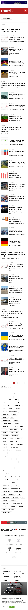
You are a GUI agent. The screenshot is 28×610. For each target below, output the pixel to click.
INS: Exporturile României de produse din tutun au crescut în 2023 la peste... (16, 279)
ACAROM (5, 506)
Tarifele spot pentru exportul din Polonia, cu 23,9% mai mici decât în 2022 (17, 360)
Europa (21, 456)
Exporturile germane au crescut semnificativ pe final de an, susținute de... (16, 199)
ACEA (15, 426)
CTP (19, 494)
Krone (10, 450)
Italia (10, 399)
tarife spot (15, 479)
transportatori (13, 500)
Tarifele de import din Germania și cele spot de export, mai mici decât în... (16, 267)
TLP (12, 417)
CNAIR (10, 408)
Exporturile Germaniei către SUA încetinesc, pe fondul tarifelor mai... (17, 51)
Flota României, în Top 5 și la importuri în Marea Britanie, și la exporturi (16, 95)
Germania (5, 396)
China (4, 453)
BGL (23, 497)
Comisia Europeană (7, 423)
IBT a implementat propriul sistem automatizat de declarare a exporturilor (16, 302)
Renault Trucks (6, 459)
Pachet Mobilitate (17, 405)
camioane (5, 402)
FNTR (22, 462)
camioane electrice (13, 411)
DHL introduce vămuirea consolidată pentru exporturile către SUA (17, 74)
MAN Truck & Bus (6, 491)
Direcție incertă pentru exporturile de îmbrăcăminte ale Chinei (17, 152)
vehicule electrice (6, 420)
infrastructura (5, 503)
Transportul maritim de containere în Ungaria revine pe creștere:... (16, 141)
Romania (21, 506)
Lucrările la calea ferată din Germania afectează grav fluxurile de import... (17, 165)
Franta (12, 402)
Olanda (4, 408)
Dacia (23, 453)
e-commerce (13, 456)
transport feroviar (13, 441)
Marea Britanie (20, 444)
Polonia (14, 414)
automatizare (5, 482)
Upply (11, 390)
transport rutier (6, 414)
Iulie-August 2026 (14, 584)
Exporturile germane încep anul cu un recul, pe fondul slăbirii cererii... (16, 63)
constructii (13, 506)
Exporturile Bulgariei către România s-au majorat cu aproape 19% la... (17, 119)
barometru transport (18, 491)
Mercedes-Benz (6, 426)
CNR (12, 444)
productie (5, 500)
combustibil (11, 509)
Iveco (4, 411)
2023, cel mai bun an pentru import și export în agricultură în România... (16, 372)
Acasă (4, 15)
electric (4, 438)
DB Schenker (14, 465)
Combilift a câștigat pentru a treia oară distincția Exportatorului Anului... (17, 210)
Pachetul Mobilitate (6, 462)
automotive (11, 494)
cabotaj (4, 441)
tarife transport (6, 485)
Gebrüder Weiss (6, 479)
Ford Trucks (19, 470)
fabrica (4, 509)
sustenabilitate (13, 393)
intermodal (5, 488)
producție (5, 444)
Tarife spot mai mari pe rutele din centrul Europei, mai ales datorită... (16, 40)
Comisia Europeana (13, 429)
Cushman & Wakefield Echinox (16, 476)
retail (17, 396)
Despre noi (6, 576)
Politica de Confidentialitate (18, 577)
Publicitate (6, 574)
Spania (4, 399)
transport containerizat (17, 503)
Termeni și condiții (19, 574)
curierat (11, 467)
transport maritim (6, 405)
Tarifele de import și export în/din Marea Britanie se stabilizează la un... (16, 326)
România (18, 408)
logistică (18, 390)
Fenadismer (17, 423)
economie (15, 485)
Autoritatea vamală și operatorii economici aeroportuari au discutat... (16, 232)
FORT (4, 450)
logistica (16, 420)
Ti (21, 429)
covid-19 (4, 390)
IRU (11, 396)
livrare (4, 494)
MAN (14, 459)
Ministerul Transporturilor (8, 470)
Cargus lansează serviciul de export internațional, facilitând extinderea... (16, 222)
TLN (16, 399)
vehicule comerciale (13, 453)
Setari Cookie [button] (5, 606)
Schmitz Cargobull (14, 432)
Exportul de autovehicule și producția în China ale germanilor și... (16, 176)
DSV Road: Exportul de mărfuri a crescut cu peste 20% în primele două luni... (12, 313)
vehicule (19, 402)
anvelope (4, 432)
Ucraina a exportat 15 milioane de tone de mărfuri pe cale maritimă (17, 336)
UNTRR (11, 438)
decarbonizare (6, 497)
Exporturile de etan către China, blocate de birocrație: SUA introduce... (12, 129)
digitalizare (5, 417)
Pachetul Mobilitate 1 (7, 473)
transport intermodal (15, 488)
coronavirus (18, 450)
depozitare (17, 473)
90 (23, 382)
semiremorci (5, 435)
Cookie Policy (17, 571)
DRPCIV (13, 482)
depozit (4, 467)
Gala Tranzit (19, 438)
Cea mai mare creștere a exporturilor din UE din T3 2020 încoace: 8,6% (17, 107)
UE (17, 467)
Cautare (12, 15)
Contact (5, 580)
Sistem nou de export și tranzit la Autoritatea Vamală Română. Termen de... (17, 348)
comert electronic (6, 512)
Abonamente (6, 571)
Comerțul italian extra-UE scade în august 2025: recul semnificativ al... (13, 84)
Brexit (4, 429)
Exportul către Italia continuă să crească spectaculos (15, 290)
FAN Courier (5, 465)
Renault (4, 476)
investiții (4, 456)
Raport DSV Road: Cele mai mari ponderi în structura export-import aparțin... (13, 254)
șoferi (4, 447)
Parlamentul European (13, 447)
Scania (21, 426)
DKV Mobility (15, 497)
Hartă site (16, 580)
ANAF (16, 462)
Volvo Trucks (15, 435)
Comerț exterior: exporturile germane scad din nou (15, 242)
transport (4, 393)
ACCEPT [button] (12, 606)
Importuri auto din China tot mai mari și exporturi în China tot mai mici (17, 186)
